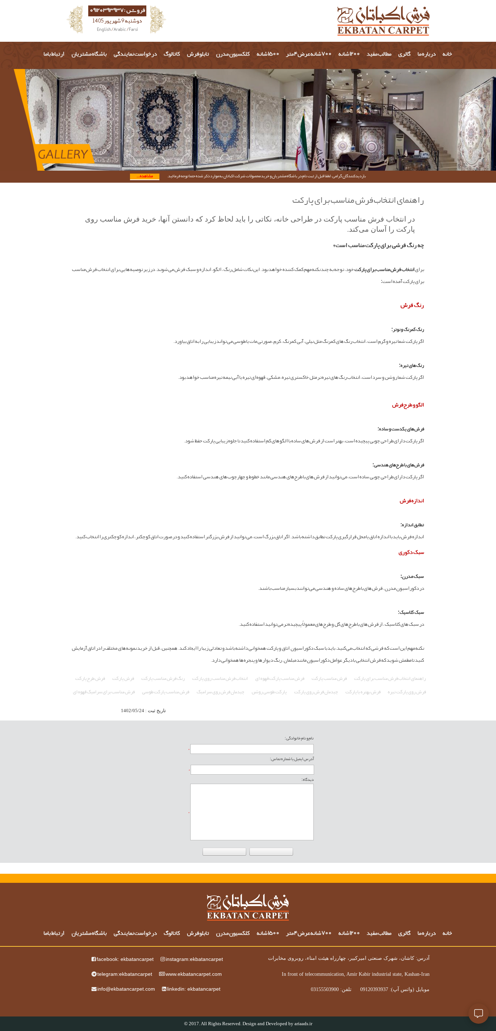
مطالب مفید (379, 54)
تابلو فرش (198, 54)
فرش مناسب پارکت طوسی (165, 692)
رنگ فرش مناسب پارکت (163, 679)
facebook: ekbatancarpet (125, 959)
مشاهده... (145, 176)
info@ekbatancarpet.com (126, 989)
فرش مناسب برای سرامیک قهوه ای (104, 692)
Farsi (133, 30)
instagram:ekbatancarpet (194, 959)
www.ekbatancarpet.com (194, 974)
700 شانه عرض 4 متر (309, 54)
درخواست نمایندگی (135, 54)
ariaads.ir (303, 1023)
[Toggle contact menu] (478, 1013)
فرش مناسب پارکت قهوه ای (279, 679)
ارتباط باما (54, 54)
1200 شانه (349, 54)
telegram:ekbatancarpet (124, 974)
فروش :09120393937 (117, 11)
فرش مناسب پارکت (329, 679)
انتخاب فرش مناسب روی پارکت (220, 679)
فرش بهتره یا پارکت (363, 692)
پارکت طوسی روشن (269, 692)
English (104, 30)
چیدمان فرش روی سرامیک (220, 692)
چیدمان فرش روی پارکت (316, 692)
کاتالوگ (172, 54)
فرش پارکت (123, 679)
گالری (404, 54)
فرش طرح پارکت (90, 679)
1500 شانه (268, 54)
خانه (447, 54)
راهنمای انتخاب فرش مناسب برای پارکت (390, 679)
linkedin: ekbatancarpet (193, 989)
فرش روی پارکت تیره (407, 692)
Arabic (120, 30)
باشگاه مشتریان (89, 54)
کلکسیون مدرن (233, 54)
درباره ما (427, 54)
